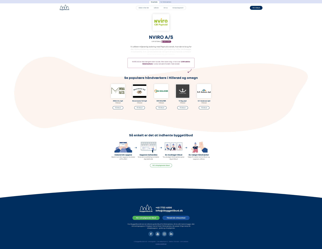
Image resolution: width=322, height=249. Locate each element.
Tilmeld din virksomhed (176, 218)
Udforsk (156, 7)
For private (154, 2)
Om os (166, 7)
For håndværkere (165, 2)
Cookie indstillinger (161, 244)
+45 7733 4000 (164, 208)
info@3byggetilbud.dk (169, 211)
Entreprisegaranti (178, 7)
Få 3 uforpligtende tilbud (161, 165)
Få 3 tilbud (256, 8)
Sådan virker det (144, 7)
